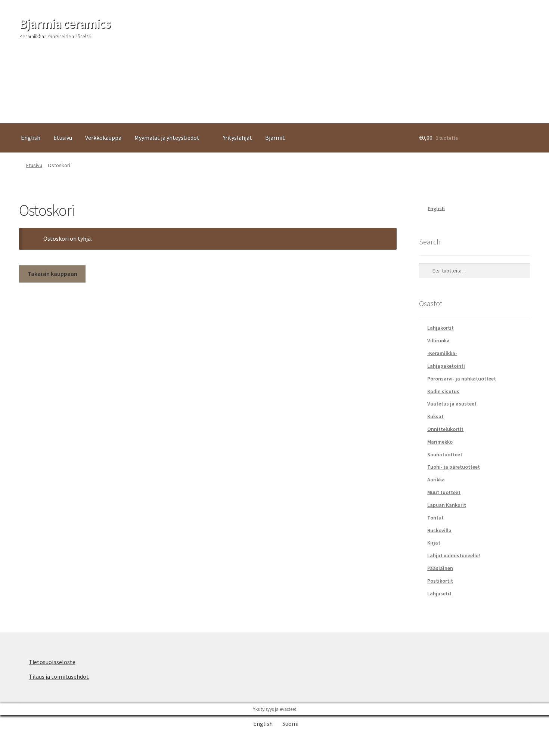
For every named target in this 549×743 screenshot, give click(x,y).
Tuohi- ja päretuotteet (453, 466)
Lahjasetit (439, 593)
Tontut (435, 517)
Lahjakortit (440, 327)
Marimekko (440, 441)
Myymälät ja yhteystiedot (166, 137)
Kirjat (433, 542)
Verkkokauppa (103, 137)
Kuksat (435, 416)
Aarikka (436, 479)
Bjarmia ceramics (64, 23)
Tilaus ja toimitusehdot (59, 676)
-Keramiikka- (442, 353)
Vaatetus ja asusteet (452, 403)
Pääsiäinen (440, 568)
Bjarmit (275, 137)
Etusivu (62, 137)
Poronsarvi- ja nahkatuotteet (461, 378)
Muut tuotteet (443, 492)
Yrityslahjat (237, 137)
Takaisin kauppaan (52, 273)
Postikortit (440, 580)
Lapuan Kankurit (446, 505)
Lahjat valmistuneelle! (453, 555)
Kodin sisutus (443, 391)
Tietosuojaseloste (52, 662)
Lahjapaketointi (446, 366)
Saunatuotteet (444, 454)
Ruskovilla (439, 530)
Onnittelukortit (445, 429)
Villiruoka (438, 340)
